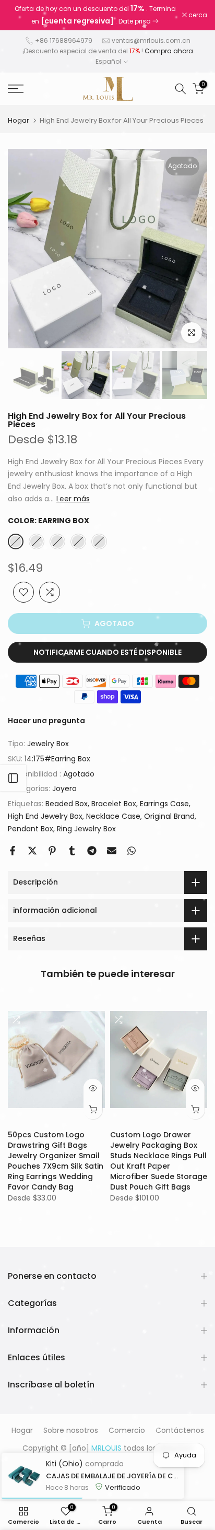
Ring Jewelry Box (86, 828)
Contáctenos (180, 1430)
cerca (197, 15)
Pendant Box (30, 828)
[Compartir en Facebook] (12, 850)
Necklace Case (113, 816)
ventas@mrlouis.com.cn (151, 40)
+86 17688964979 (63, 40)
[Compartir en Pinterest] (52, 850)
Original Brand (169, 816)
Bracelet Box (113, 803)
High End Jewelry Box (45, 816)
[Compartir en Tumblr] (72, 850)
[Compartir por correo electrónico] (111, 850)
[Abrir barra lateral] (13, 778)
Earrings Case (164, 803)
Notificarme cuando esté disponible (107, 652)
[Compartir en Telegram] (92, 850)
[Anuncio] (95, 15)
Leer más (73, 498)
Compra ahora (169, 50)
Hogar (18, 120)
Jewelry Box (48, 743)
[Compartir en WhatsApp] (131, 850)
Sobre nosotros (70, 1430)
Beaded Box (66, 803)
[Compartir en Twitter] (32, 850)
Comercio (127, 1430)
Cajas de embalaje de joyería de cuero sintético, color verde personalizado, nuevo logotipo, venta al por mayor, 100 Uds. (112, 1476)
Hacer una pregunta (46, 720)
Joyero (64, 788)
